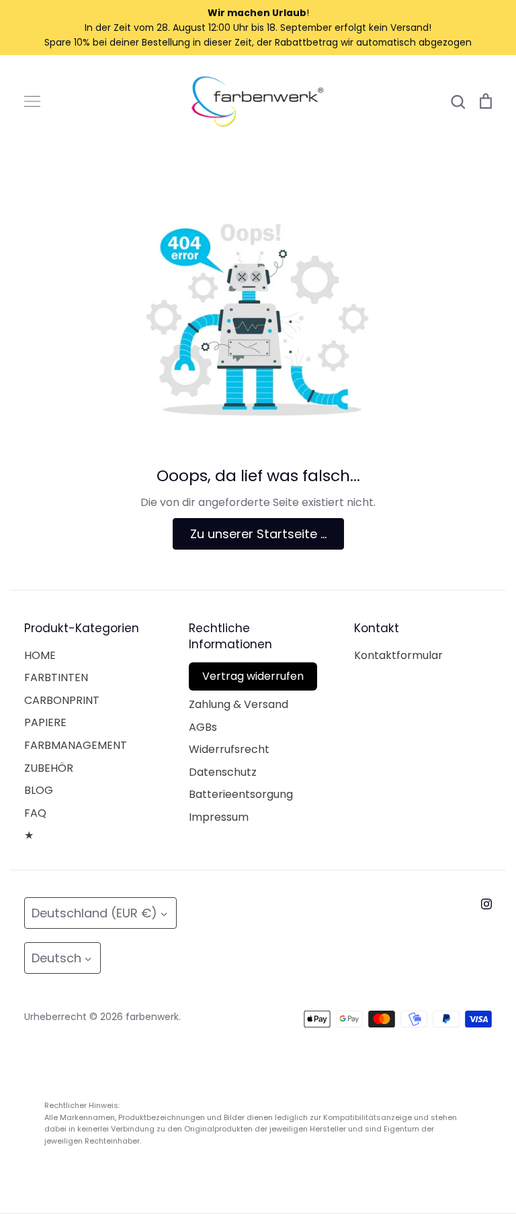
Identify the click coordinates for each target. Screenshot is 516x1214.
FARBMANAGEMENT (75, 745)
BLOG (38, 790)
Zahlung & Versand (238, 704)
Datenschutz (223, 772)
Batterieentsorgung (241, 794)
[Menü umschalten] (32, 101)
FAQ (35, 813)
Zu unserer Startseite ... (258, 533)
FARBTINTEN (56, 677)
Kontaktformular (398, 655)
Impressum (219, 817)
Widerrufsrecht (229, 749)
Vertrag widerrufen (253, 676)
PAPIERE (45, 722)
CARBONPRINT (61, 700)
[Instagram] (486, 904)
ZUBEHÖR (48, 768)
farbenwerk (152, 1016)
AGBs (203, 727)
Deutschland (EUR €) (94, 913)
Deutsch (56, 958)
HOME (40, 655)
